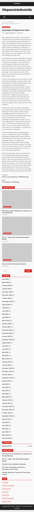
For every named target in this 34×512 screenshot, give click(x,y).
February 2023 (6, 400)
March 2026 (5, 282)
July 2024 (5, 346)
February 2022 (6, 438)
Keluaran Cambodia (8, 485)
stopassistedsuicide (10, 33)
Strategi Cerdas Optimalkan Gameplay (17, 252)
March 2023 (5, 397)
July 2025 (5, 308)
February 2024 (6, 362)
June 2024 (5, 349)
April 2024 (5, 355)
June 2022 (5, 425)
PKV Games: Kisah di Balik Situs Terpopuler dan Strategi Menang (17, 199)
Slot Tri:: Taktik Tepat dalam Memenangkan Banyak (17, 226)
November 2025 (7, 295)
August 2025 (6, 304)
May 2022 (5, 429)
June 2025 (5, 311)
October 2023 (6, 374)
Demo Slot (5, 492)
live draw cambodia (8, 498)
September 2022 (7, 416)
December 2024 (7, 330)
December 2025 (7, 292)
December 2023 (7, 368)
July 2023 (5, 384)
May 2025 (5, 314)
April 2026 (5, 279)
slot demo (5, 482)
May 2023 (5, 390)
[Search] (29, 17)
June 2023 (5, 387)
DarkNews (25, 506)
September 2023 (7, 378)
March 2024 (5, 359)
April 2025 (5, 317)
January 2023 (6, 403)
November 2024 (7, 333)
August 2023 (6, 381)
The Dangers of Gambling (10, 181)
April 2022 (5, 432)
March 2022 (5, 435)
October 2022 (6, 413)
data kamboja (6, 489)
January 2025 (6, 327)
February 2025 (6, 324)
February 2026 (6, 285)
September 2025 (7, 301)
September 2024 (7, 339)
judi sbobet (5, 495)
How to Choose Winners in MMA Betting (15, 176)
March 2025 (5, 320)
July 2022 (5, 422)
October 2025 (6, 298)
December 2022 (7, 406)
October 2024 (6, 336)
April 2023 (5, 394)
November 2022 (7, 409)
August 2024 (6, 343)
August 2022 (6, 419)
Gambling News (6, 27)
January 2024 (6, 365)
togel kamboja (6, 501)
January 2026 (6, 289)
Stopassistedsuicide (17, 10)
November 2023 (7, 371)
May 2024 (5, 352)
